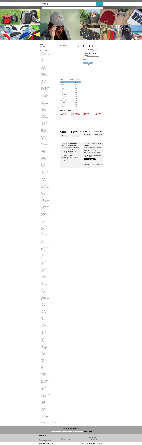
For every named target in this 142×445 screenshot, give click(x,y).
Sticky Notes (43, 214)
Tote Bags (43, 291)
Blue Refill (43, 151)
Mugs (42, 358)
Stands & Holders (44, 94)
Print (42, 328)
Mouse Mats (43, 105)
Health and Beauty (44, 380)
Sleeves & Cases (44, 75)
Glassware (43, 73)
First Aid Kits (43, 98)
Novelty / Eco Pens (44, 393)
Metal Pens (43, 391)
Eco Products (43, 375)
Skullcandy (43, 139)
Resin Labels (43, 116)
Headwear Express (44, 117)
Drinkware (43, 327)
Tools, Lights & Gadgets (45, 414)
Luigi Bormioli (43, 168)
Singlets (42, 405)
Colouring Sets (43, 244)
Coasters (42, 313)
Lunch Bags (43, 211)
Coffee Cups (43, 83)
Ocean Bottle (43, 274)
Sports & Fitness (44, 122)
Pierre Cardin (43, 272)
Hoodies (42, 383)
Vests (42, 421)
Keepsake (43, 183)
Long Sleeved (43, 387)
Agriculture (43, 354)
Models (42, 219)
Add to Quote (88, 63)
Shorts (42, 403)
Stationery (43, 326)
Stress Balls (43, 410)
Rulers (42, 186)
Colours (85, 53)
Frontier (42, 60)
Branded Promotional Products (46, 400)
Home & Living (43, 299)
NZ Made (42, 154)
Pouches (42, 62)
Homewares (43, 382)
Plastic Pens (43, 397)
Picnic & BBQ (43, 348)
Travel (42, 239)
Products (62, 4)
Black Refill (43, 164)
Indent (42, 52)
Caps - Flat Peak (44, 201)
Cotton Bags (43, 257)
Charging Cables (44, 90)
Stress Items (43, 198)
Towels (42, 118)
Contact (92, 4)
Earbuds (42, 102)
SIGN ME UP (88, 431)
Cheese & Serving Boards (45, 161)
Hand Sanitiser (43, 70)
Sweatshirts (43, 269)
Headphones (43, 68)
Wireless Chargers (44, 88)
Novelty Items (43, 278)
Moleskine (43, 306)
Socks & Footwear (44, 335)
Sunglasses (43, 233)
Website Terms (42, 443)
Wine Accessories (44, 111)
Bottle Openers (44, 277)
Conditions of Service (50, 443)
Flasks (42, 101)
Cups (42, 360)
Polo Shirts (43, 398)
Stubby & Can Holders (45, 171)
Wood (42, 192)
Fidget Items (43, 310)
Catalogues (70, 4)
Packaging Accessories (45, 206)
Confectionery (43, 185)
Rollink (42, 241)
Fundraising (43, 319)
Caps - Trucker (43, 216)
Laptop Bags (43, 79)
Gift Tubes (43, 152)
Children (42, 304)
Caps (42, 368)
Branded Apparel (44, 362)
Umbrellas (43, 265)
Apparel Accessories (44, 286)
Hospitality (43, 355)
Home (56, 4)
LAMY (42, 290)
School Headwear (44, 347)
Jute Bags (42, 140)
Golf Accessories (44, 208)
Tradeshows (43, 137)
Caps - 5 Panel (43, 312)
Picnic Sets (43, 314)
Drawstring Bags (44, 170)
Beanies (42, 366)
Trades (42, 337)
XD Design (43, 240)
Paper (42, 135)
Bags (42, 365)
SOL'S (42, 321)
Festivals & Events (44, 194)
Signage (42, 188)
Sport (42, 218)
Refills (42, 317)
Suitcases (42, 324)
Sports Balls (43, 177)
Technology (43, 349)
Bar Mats (42, 227)
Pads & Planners (44, 160)
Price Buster (43, 305)
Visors (42, 264)
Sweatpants (43, 353)
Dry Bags (42, 309)
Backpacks (43, 363)
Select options (64, 136)
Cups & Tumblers (44, 76)
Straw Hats (43, 131)
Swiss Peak (43, 255)
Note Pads (43, 228)
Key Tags (42, 386)
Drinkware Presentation (45, 87)
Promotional (43, 243)
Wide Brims (43, 282)
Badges (42, 212)
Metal (42, 251)
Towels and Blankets (45, 416)
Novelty (42, 285)
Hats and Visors (44, 379)
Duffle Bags (43, 340)
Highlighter (43, 121)
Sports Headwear (44, 232)
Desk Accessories (44, 213)
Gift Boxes (43, 136)
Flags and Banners (44, 376)
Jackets (42, 384)
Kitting (42, 237)
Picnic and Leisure (44, 396)
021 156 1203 (87, 1)
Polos (42, 253)
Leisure (42, 202)
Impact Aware (43, 55)
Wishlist (98, 4)
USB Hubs (43, 100)
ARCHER (42, 56)
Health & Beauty (44, 288)
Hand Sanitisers (44, 93)
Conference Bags (44, 226)
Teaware (42, 107)
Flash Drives (43, 108)
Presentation (43, 302)
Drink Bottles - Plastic (45, 89)
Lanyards (42, 128)
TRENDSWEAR (43, 209)
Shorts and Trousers (44, 404)
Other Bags (43, 184)
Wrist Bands (43, 260)
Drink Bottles (43, 97)
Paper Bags (43, 157)
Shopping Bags (43, 197)
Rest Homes (43, 271)
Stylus (42, 352)
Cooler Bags (43, 307)
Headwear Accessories (45, 298)
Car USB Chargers (44, 86)
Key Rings (43, 112)
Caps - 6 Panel (43, 331)
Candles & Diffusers (44, 84)
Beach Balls (43, 258)
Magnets (42, 345)
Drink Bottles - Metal (45, 91)
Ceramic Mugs (43, 69)
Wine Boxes (43, 222)
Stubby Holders (43, 142)
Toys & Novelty (44, 417)
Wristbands (43, 293)
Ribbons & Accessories (45, 174)
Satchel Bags (43, 323)
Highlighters (43, 158)
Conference (43, 153)
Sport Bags (43, 292)
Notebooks (43, 114)
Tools (42, 204)
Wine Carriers (43, 125)
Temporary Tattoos (44, 325)
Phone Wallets (43, 82)
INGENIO (42, 61)
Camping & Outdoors (45, 149)
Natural (42, 181)
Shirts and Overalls (44, 401)
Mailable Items (43, 338)
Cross (42, 59)
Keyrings (42, 295)
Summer (42, 207)
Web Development (85, 443)
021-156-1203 (64, 438)
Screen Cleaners (44, 96)
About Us (85, 4)
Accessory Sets (43, 53)
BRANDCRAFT (43, 225)
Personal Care (43, 74)
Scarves (42, 147)
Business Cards (44, 130)
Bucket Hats (43, 248)
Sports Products (44, 408)
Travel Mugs (43, 66)
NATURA (42, 195)
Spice (42, 256)
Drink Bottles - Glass (44, 95)
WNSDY (42, 58)
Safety (42, 320)
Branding (85, 55)
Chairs (42, 332)
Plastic (42, 235)
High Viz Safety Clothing (45, 381)
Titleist (42, 339)
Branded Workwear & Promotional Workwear (49, 422)
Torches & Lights (44, 104)
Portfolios (43, 342)
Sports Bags (43, 407)
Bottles (42, 361)
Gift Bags (42, 165)
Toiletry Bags (43, 276)
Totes (42, 415)
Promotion (66, 43)
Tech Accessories (44, 65)
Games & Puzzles (44, 190)
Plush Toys (43, 341)
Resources (77, 4)
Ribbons (42, 193)
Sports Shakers (43, 80)
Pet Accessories (44, 126)
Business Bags (43, 367)
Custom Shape (43, 138)
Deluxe (42, 334)
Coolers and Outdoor (45, 372)
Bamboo (42, 179)
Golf (42, 249)
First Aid (42, 77)
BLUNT (42, 356)
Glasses (42, 359)
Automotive (43, 166)
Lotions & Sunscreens (45, 63)
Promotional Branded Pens (46, 394)
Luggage (42, 388)
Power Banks (43, 72)
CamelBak (43, 124)
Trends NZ (43, 275)
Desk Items (43, 143)
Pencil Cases (43, 199)
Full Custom (43, 123)
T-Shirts (42, 221)
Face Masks (43, 81)
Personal (42, 230)
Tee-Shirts (43, 412)
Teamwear (43, 303)
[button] (79, 47)
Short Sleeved (43, 402)
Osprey (42, 156)
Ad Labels (43, 145)
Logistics (42, 254)
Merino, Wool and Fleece (45, 390)
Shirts (42, 318)
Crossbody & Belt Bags (45, 54)
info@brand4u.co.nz (98, 1)
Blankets (42, 132)
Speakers (42, 109)
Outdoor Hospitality (44, 103)
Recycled (42, 167)
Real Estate (43, 270)
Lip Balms (43, 67)
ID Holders (43, 172)
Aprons (42, 236)
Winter (42, 223)
